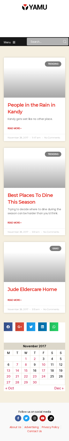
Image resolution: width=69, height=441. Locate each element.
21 (17, 376)
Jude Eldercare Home (32, 289)
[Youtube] (42, 418)
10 (43, 365)
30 (35, 382)
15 (25, 370)
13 (8, 370)
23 (34, 376)
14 (17, 370)
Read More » (14, 128)
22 (26, 376)
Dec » (59, 388)
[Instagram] (34, 418)
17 (43, 370)
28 (17, 382)
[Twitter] (26, 418)
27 (8, 382)
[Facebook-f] (18, 418)
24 (43, 376)
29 (26, 382)
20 (8, 376)
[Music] (51, 418)
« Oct (9, 388)
